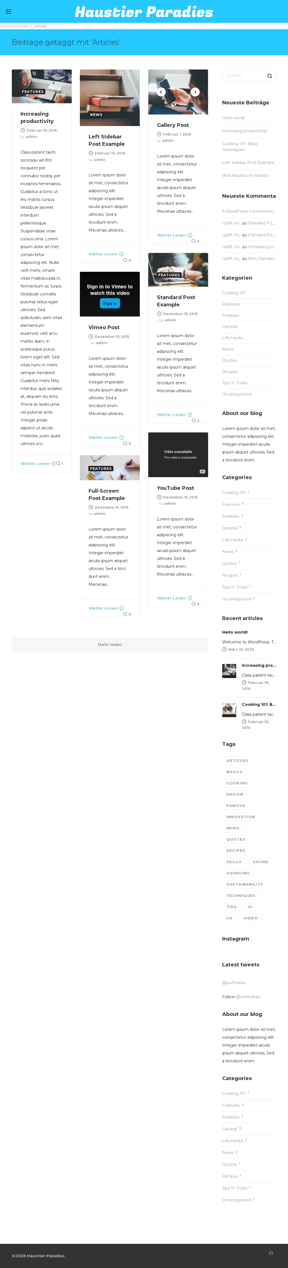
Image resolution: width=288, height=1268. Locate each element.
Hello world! (233, 117)
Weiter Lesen (35, 463)
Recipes (230, 371)
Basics (234, 771)
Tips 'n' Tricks (234, 382)
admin (31, 136)
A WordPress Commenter (247, 211)
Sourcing (238, 873)
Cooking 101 (234, 292)
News (227, 349)
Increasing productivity (244, 130)
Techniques (240, 895)
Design (234, 794)
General (229, 326)
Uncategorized (236, 394)
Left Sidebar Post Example (248, 162)
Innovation (240, 816)
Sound (261, 861)
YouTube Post (175, 488)
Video (251, 918)
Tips (231, 907)
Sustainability (244, 884)
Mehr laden (110, 644)
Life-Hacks (232, 337)
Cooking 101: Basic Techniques (240, 146)
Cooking (237, 783)
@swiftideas (234, 982)
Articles (237, 760)
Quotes (229, 360)
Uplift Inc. (231, 223)
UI (250, 907)
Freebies (230, 315)
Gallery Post (173, 125)
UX (229, 918)
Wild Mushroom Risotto (245, 175)
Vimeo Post (104, 327)
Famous (236, 805)
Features (231, 304)
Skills (234, 861)
